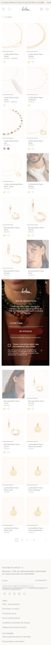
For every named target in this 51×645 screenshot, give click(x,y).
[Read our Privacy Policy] (41, 350)
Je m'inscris (25, 331)
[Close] (46, 282)
